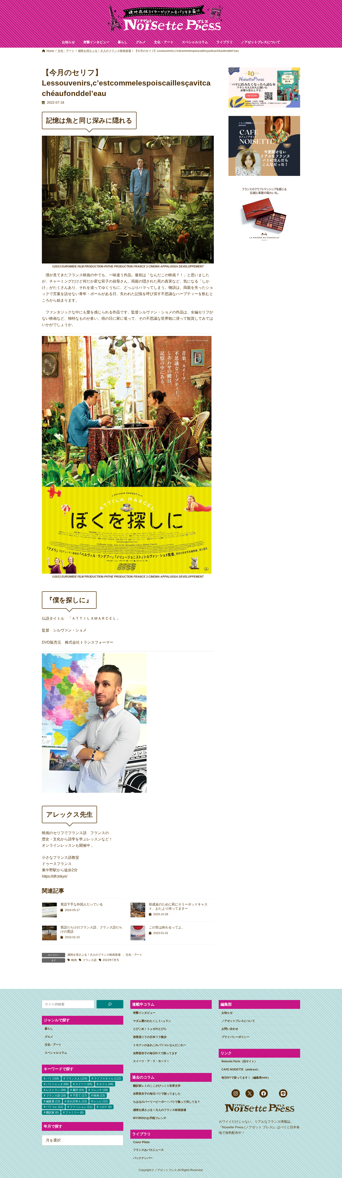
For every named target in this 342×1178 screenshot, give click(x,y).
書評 (78, 1090)
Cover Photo (141, 1142)
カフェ (106, 1084)
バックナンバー (143, 1158)
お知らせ (227, 1012)
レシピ (101, 1101)
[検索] (110, 1004)
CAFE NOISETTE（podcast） (240, 1069)
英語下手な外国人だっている (81, 904)
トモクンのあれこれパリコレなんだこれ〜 (159, 1045)
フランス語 (90, 960)
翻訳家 (52, 1112)
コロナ (105, 1107)
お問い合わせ (229, 1028)
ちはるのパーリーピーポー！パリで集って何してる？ (166, 1101)
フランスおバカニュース (148, 1150)
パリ (52, 1078)
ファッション (81, 1107)
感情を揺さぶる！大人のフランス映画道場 (94, 954)
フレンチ (99, 1090)
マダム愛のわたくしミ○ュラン (152, 1021)
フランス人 (76, 1078)
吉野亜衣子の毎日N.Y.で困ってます (155, 1053)
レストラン (56, 1090)
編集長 (53, 1101)
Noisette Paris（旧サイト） (239, 1061)
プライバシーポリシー (235, 1037)
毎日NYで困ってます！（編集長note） (245, 1077)
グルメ (49, 1036)
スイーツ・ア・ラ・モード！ (151, 1061)
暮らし (49, 1028)
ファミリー (74, 1112)
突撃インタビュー (144, 1012)
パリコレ (54, 1107)
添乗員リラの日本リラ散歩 (150, 1037)
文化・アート (134, 954)
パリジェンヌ (57, 1084)
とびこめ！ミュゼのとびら (150, 1028)
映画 (74, 960)
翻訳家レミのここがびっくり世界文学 (157, 1085)
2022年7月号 (111, 960)
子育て (80, 1095)
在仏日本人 (77, 1101)
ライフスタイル (107, 1078)
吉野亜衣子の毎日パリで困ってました (157, 1093)
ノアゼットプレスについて (238, 1021)
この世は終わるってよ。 (167, 927)
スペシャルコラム (56, 1052)
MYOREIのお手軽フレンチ (149, 1118)
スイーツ (83, 1084)
